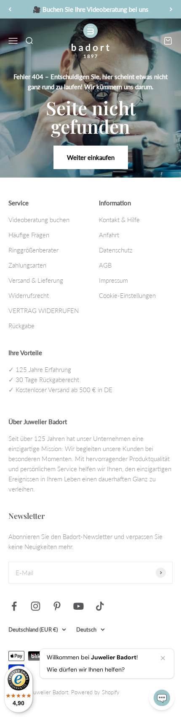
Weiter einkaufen (90, 157)
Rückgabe (21, 325)
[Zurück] (9, 9)
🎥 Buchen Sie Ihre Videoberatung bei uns (91, 9)
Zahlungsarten (27, 265)
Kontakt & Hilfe (119, 219)
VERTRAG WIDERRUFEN (43, 310)
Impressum (113, 280)
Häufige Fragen (28, 235)
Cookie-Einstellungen (127, 295)
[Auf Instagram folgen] (35, 606)
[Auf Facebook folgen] (14, 606)
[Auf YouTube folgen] (78, 606)
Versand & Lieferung (35, 280)
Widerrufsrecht (28, 295)
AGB (105, 265)
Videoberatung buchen (38, 219)
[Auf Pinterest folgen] (57, 606)
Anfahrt (109, 235)
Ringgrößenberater (33, 250)
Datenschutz (116, 250)
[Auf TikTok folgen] (100, 606)
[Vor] (171, 9)
